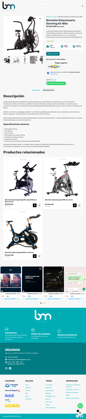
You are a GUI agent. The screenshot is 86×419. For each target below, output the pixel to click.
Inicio (27, 385)
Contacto (28, 399)
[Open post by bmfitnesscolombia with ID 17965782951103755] (32, 279)
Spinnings (49, 402)
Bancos (48, 399)
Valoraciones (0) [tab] (48, 90)
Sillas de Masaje (51, 407)
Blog (26, 396)
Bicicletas (54, 79)
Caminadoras (50, 390)
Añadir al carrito (53, 54)
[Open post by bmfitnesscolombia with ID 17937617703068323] (75, 279)
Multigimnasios (50, 396)
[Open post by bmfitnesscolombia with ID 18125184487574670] (54, 279)
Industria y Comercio (72, 389)
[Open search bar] (82, 6)
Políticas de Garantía (72, 398)
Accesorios (49, 385)
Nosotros (28, 387)
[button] (40, 18)
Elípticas (48, 393)
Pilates (48, 405)
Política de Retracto (72, 392)
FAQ (26, 393)
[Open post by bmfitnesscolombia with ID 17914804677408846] (11, 279)
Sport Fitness (53, 81)
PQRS (67, 395)
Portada (48, 17)
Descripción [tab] (36, 90)
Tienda (54, 17)
